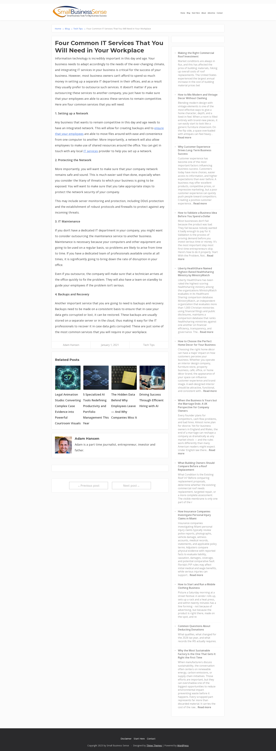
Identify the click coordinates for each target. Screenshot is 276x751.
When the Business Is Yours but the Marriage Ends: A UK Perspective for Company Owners (197, 405)
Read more (184, 137)
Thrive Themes (154, 745)
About (203, 13)
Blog (188, 13)
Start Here (196, 13)
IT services (90, 151)
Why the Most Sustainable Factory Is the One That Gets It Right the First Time (197, 654)
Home (182, 13)
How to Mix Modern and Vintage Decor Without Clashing (198, 96)
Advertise (211, 13)
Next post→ (131, 485)
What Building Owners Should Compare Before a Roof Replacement (196, 466)
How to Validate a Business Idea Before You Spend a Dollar (197, 214)
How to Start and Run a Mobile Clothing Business (196, 586)
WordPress (183, 745)
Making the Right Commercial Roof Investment (196, 54)
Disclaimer (126, 738)
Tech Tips (149, 345)
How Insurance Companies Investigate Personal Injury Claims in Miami (194, 515)
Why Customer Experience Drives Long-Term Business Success (194, 150)
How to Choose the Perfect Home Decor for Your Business (197, 342)
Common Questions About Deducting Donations (194, 627)
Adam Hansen (71, 345)
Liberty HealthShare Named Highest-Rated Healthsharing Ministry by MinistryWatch (196, 272)
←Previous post (89, 485)
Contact (220, 13)
